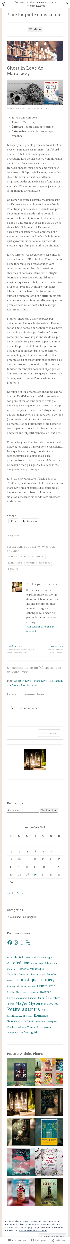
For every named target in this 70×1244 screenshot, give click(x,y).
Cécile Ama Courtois (17, 974)
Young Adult (32, 1032)
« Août (10, 893)
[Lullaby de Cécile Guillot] (49, 1102)
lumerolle (41, 108)
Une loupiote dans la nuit (35, 14)
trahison (22, 1027)
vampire (47, 1027)
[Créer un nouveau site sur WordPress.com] (35, 4)
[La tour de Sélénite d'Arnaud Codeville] (49, 1192)
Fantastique (46, 547)
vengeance (12, 1032)
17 (19, 867)
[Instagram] (16, 942)
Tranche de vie (35, 1027)
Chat (55, 963)
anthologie (46, 957)
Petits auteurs (23, 1009)
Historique (33, 992)
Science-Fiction (20, 1021)
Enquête (52, 974)
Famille (10, 980)
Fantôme (30, 563)
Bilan (48, 963)
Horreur (45, 991)
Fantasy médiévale (16, 986)
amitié (35, 957)
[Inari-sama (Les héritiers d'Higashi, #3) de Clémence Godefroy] (21, 1162)
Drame (34, 974)
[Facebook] (9, 942)
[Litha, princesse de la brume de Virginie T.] (21, 1133)
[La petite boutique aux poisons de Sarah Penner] (21, 1192)
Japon (41, 997)
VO (21, 1032)
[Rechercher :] (23, 810)
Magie (21, 1003)
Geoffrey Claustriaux (16, 992)
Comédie (30, 547)
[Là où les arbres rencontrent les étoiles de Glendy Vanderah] (49, 1133)
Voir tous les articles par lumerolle (40, 629)
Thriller (11, 1027)
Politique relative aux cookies (33, 1230)
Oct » (19, 893)
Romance (13, 551)
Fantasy (47, 979)
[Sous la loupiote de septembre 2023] (49, 1072)
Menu (37, 29)
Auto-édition (18, 962)
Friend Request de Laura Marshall (54, 649)
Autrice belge (37, 963)
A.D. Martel (15, 957)
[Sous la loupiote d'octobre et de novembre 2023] (21, 1102)
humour (32, 998)
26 (35, 874)
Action (27, 957)
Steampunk (52, 1021)
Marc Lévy (44, 563)
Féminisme (46, 985)
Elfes (42, 974)
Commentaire (49, 733)
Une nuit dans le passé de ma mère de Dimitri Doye (20, 649)
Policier (45, 1010)
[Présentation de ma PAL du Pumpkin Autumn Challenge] (21, 1072)
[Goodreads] (22, 942)
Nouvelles (51, 1003)
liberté (10, 1003)
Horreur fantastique (17, 998)
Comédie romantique (32, 557)
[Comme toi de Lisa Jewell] (49, 1162)
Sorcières (40, 1021)
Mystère (36, 1003)
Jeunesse (53, 997)
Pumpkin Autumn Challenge (19, 1016)
